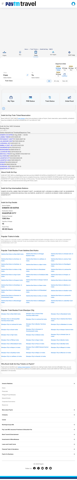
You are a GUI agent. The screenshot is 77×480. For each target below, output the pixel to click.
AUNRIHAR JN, (67, 193)
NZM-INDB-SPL (56, 241)
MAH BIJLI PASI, (23, 193)
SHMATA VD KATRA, (7, 191)
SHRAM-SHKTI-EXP (35, 241)
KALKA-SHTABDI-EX (13, 241)
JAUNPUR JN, (49, 193)
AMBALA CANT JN (6, 145)
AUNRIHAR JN (4, 166)
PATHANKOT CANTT (7, 139)
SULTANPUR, (32, 193)
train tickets (21, 118)
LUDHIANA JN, (50, 191)
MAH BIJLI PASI (5, 154)
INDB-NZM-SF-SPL (52, 239)
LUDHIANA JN (4, 143)
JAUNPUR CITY (5, 158)
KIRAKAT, (56, 193)
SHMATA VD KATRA (6, 135)
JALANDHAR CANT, (40, 191)
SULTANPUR (4, 156)
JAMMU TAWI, (17, 191)
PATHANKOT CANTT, (27, 191)
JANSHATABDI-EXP (40, 239)
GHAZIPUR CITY (5, 168)
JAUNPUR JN (4, 160)
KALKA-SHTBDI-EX (46, 241)
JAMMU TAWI (4, 137)
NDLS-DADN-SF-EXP (7, 239)
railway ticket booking (24, 367)
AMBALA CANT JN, (60, 191)
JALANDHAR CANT (6, 141)
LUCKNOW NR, (14, 193)
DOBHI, (61, 193)
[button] (64, 75)
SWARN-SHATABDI (29, 239)
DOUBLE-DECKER (63, 239)
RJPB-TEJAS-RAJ (24, 241)
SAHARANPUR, (70, 191)
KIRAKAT (3, 162)
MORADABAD (4, 149)
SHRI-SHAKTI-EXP (19, 239)
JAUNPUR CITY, (40, 193)
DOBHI (2, 164)
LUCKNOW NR (5, 152)
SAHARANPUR (4, 147)
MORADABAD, (5, 193)
